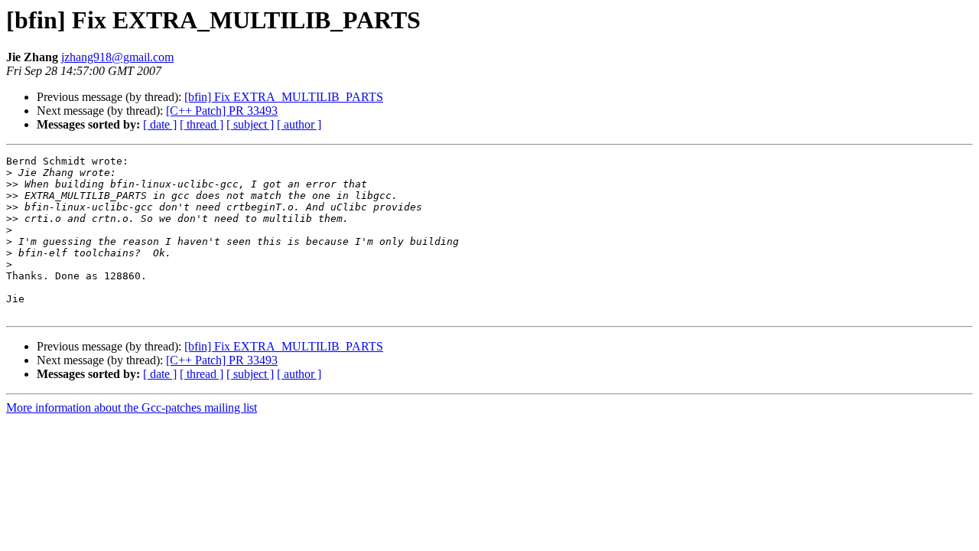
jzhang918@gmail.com (117, 57)
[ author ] (299, 124)
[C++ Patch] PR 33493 (222, 110)
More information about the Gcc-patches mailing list (131, 407)
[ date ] (160, 124)
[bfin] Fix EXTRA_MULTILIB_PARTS (283, 96)
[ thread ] (201, 124)
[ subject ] (250, 124)
